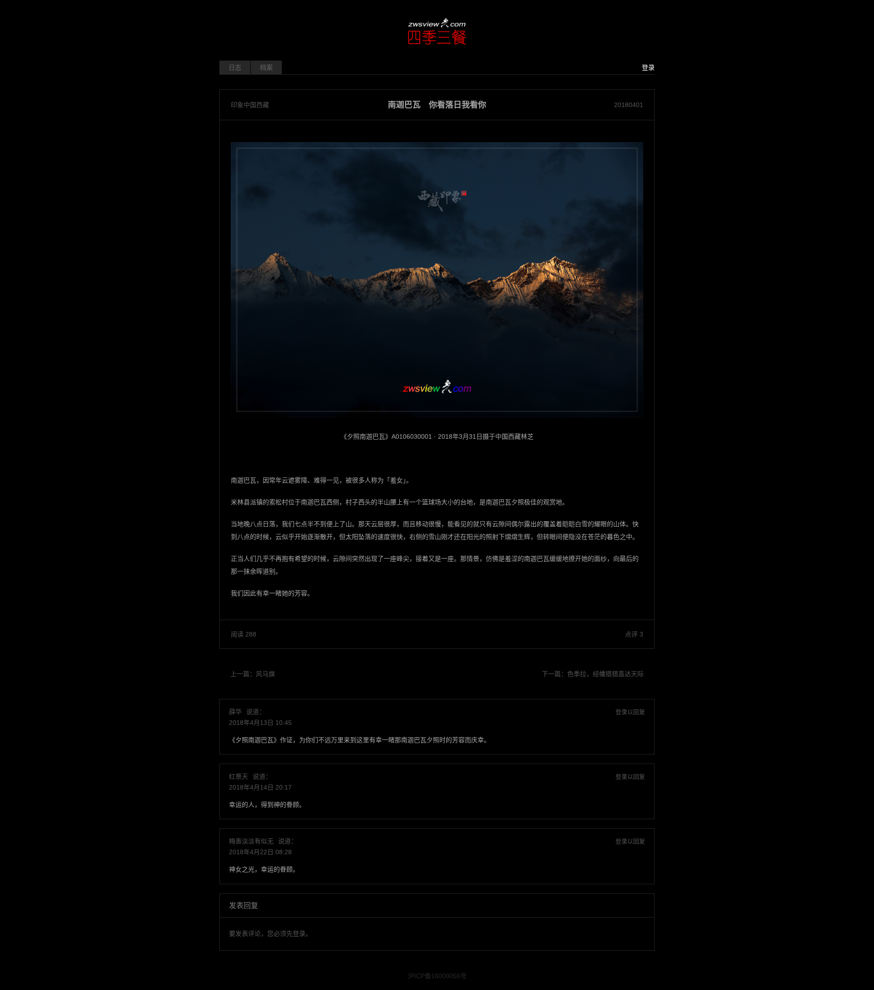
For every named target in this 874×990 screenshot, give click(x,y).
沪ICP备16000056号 (437, 976)
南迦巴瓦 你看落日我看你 (437, 105)
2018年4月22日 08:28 (260, 852)
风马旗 (265, 673)
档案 (266, 67)
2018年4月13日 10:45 (260, 722)
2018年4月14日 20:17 (260, 787)
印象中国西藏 (250, 104)
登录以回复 (630, 711)
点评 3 (634, 634)
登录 (648, 67)
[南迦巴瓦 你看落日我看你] (437, 279)
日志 (235, 67)
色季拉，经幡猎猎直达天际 (605, 673)
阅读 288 (243, 634)
